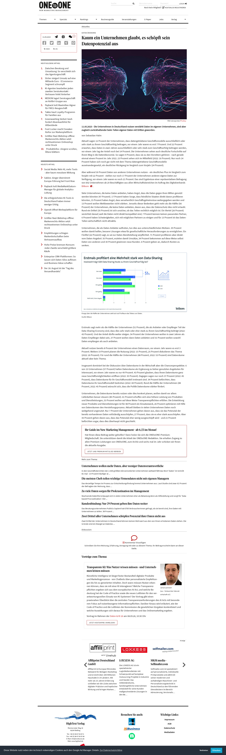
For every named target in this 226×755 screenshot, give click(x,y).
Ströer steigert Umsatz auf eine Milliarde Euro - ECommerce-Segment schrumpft (60, 81)
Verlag (179, 19)
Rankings (89, 19)
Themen (47, 19)
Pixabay (183, 121)
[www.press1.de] (132, 724)
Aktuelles (86, 26)
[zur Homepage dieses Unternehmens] (91, 186)
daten (48, 49)
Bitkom (85, 186)
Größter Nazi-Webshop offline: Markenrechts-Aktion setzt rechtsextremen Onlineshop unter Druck (60, 140)
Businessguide (107, 19)
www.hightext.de (77, 741)
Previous (85, 664)
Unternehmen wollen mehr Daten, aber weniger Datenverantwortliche (122, 466)
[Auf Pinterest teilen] (73, 43)
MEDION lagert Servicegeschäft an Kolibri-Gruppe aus (60, 100)
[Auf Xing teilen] (66, 43)
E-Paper (147, 19)
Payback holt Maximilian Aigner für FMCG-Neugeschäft (60, 107)
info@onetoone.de (77, 739)
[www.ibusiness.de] (132, 729)
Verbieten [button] (204, 750)
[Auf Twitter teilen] (51, 43)
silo (56, 49)
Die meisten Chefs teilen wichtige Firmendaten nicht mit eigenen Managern (125, 478)
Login (182, 3)
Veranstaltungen (129, 19)
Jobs (161, 19)
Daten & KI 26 (116, 616)
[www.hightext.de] (75, 719)
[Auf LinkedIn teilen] (59, 43)
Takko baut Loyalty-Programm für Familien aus (60, 114)
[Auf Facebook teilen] (44, 43)
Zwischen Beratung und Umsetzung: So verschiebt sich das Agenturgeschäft (60, 71)
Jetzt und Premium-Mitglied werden (104, 451)
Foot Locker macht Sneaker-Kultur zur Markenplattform (59, 131)
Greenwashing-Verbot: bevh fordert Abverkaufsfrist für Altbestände (58, 122)
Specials (68, 19)
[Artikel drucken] (63, 37)
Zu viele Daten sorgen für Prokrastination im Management (115, 491)
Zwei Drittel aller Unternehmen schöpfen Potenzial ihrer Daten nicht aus (123, 516)
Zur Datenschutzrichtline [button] (111, 750)
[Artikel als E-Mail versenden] (56, 37)
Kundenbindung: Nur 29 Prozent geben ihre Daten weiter (115, 504)
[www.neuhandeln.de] (132, 738)
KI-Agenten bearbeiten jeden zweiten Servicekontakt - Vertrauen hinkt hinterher (59, 91)
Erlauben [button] (217, 750)
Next (183, 664)
